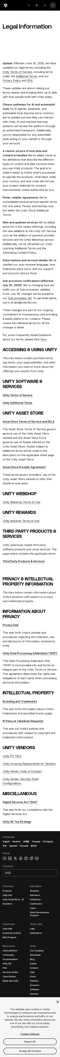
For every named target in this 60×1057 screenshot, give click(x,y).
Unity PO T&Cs (12, 756)
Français (36, 841)
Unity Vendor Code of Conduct (22, 771)
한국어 (34, 846)
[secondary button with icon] (53, 5)
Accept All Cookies (30, 1051)
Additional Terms (26, 76)
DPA (30, 80)
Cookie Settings (29, 1034)
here (43, 339)
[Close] (58, 1002)
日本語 (26, 841)
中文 (5, 846)
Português (48, 841)
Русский (24, 846)
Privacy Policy (12, 80)
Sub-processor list (19, 298)
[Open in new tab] (22, 899)
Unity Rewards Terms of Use (21, 521)
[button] (30, 944)
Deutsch (16, 841)
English (6, 841)
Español (13, 846)
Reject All (30, 1041)
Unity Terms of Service (17, 72)
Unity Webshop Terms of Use (21, 502)
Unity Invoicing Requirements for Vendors (29, 763)
